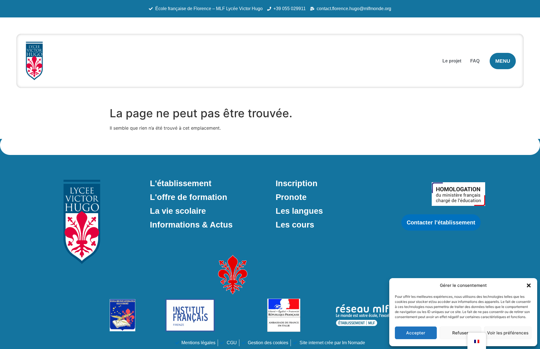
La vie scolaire (178, 210)
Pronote (291, 197)
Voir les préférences (507, 333)
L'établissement (181, 183)
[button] (529, 285)
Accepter (415, 333)
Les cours (295, 224)
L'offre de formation (188, 197)
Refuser (460, 333)
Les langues (299, 210)
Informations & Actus (191, 224)
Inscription (297, 183)
